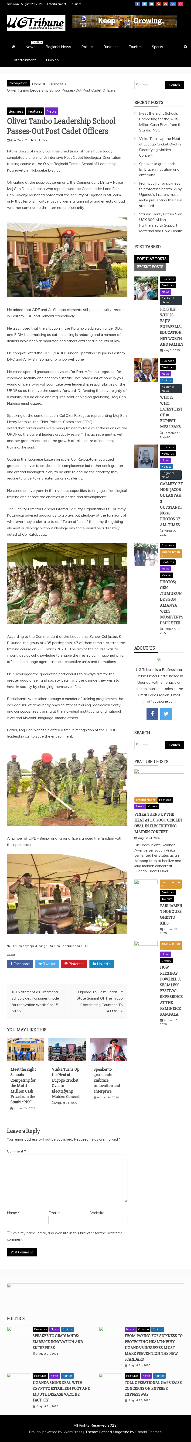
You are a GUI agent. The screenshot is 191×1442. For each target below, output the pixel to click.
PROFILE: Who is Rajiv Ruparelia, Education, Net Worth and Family (172, 327)
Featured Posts (151, 762)
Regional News (58, 46)
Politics (87, 46)
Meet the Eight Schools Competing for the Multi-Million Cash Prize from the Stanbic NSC (23, 1085)
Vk (173, 4)
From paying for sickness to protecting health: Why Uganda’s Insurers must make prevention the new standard (160, 194)
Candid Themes (148, 1431)
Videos (166, 575)
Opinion (52, 60)
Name (13, 1212)
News (32, 45)
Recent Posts (150, 266)
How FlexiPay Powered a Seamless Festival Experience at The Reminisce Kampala (171, 991)
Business (110, 46)
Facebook (137, 4)
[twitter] (166, 714)
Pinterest (158, 4)
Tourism (75, 4)
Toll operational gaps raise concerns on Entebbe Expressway (153, 1388)
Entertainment (56, 4)
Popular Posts (152, 258)
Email (54, 1212)
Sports (157, 46)
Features (35, 111)
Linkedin (151, 4)
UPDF (85, 946)
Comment (16, 1151)
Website (97, 1212)
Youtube (165, 4)
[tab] (151, 259)
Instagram (180, 4)
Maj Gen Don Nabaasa (64, 946)
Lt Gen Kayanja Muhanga (30, 946)
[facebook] (152, 714)
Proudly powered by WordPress (56, 1431)
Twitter (144, 4)
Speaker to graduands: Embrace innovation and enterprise (107, 1080)
